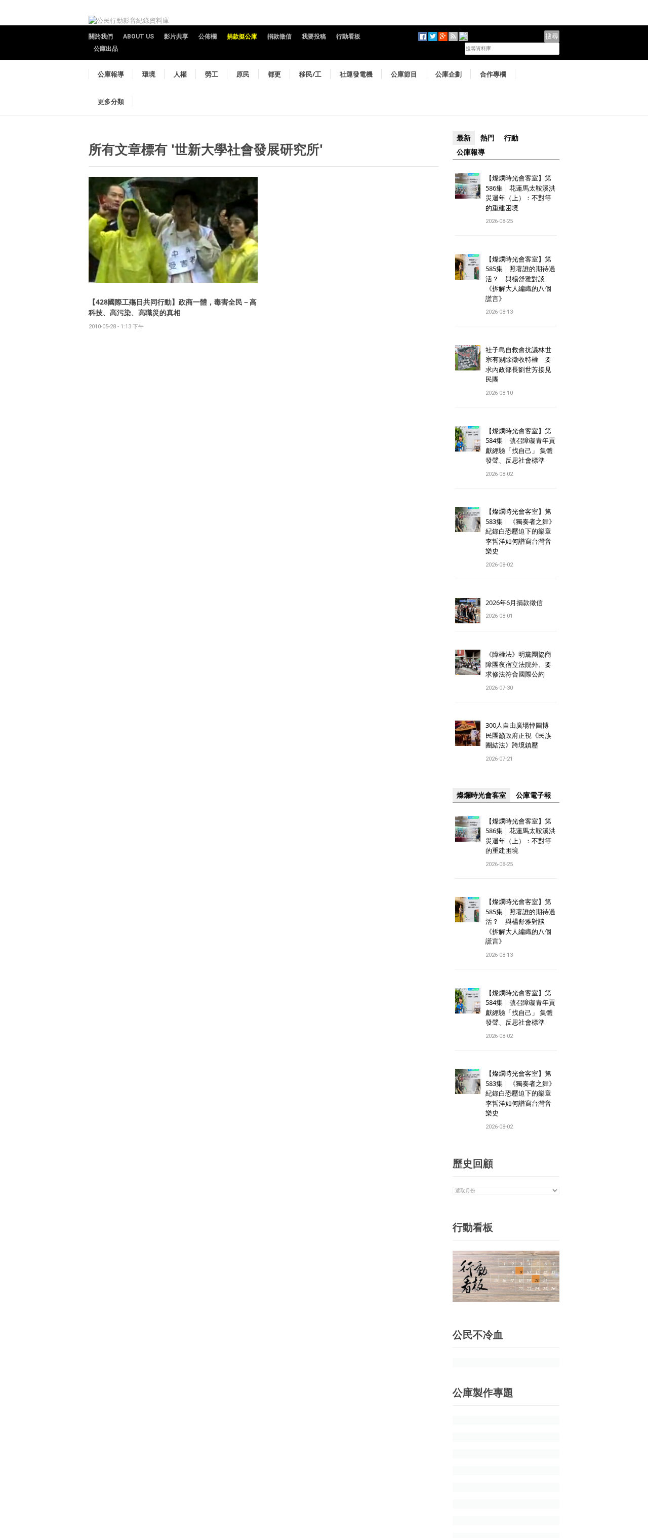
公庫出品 (106, 48)
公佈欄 (207, 36)
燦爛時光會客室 (481, 795)
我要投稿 (314, 36)
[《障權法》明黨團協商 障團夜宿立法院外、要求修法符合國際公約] (467, 662)
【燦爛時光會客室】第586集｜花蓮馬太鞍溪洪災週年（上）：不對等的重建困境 (520, 192)
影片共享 (176, 36)
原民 (243, 74)
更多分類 (111, 101)
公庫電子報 (533, 795)
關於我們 (101, 36)
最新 (464, 138)
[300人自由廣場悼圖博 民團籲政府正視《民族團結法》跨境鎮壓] (467, 733)
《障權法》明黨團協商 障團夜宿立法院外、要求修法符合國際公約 (521, 664)
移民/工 (310, 74)
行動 (511, 138)
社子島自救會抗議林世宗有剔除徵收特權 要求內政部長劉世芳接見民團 (518, 364)
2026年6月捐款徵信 (514, 602)
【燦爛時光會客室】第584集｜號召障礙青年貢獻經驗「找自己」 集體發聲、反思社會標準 (520, 445)
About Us (138, 36)
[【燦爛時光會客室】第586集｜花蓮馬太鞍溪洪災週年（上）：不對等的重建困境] (467, 185)
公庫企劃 (448, 74)
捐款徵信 (279, 36)
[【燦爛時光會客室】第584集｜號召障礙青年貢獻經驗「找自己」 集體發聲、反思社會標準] (467, 438)
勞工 (211, 74)
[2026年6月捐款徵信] (467, 610)
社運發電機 (356, 74)
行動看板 (348, 36)
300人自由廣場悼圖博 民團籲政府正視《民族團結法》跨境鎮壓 (520, 735)
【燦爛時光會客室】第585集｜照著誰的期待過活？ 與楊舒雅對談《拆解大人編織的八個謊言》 (520, 278)
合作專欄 (493, 74)
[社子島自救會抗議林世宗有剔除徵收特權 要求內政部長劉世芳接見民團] (467, 357)
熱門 (487, 138)
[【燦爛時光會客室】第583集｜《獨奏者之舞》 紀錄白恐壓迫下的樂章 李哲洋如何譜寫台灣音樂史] (467, 519)
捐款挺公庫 (242, 36)
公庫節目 (404, 74)
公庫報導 (111, 74)
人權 (180, 74)
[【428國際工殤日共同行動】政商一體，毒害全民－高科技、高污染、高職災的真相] (173, 229)
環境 (148, 74)
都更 (274, 74)
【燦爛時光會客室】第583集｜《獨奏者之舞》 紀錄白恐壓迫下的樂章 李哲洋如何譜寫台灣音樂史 (520, 531)
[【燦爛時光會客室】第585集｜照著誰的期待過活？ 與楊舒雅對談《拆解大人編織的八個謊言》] (467, 266)
